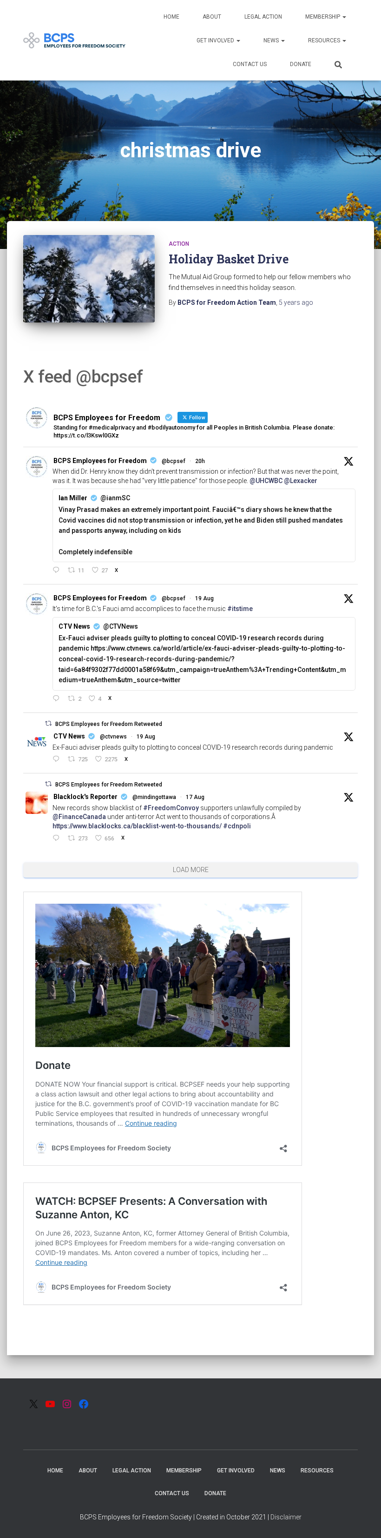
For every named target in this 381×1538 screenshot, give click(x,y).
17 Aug (195, 797)
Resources (325, 40)
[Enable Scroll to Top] (362, 1519)
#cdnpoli (237, 826)
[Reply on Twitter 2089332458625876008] (58, 839)
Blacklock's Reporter (85, 796)
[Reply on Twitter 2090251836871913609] (58, 570)
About (212, 16)
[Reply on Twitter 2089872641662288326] (58, 759)
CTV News (69, 736)
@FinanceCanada (79, 816)
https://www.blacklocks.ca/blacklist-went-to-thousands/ (137, 826)
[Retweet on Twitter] (48, 723)
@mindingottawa (154, 797)
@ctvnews (113, 736)
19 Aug (204, 598)
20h (200, 461)
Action (179, 244)
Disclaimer (286, 1517)
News (271, 40)
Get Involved (216, 40)
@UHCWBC (266, 480)
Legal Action (263, 16)
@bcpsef (173, 461)
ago (296, 302)
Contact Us (250, 64)
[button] (344, 16)
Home (171, 16)
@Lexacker (300, 480)
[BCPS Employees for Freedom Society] (74, 40)
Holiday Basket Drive (229, 259)
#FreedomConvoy (171, 808)
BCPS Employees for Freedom (100, 460)
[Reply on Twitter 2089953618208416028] (58, 699)
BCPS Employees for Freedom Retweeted (108, 724)
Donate (300, 64)
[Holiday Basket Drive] (89, 278)
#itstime (240, 608)
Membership (323, 16)
